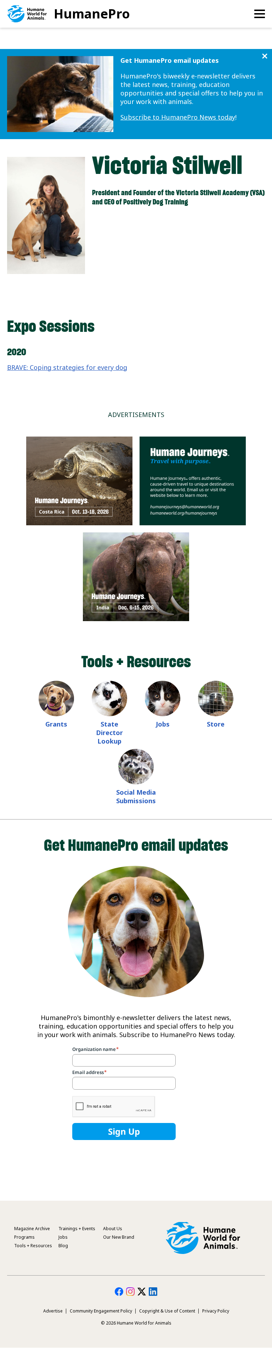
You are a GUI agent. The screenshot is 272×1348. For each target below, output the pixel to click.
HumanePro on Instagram (130, 1291)
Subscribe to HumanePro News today (177, 117)
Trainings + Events (76, 1229)
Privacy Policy (215, 1311)
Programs (24, 1237)
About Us (112, 1229)
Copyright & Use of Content (167, 1311)
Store (216, 724)
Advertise (53, 1311)
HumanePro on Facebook (119, 1291)
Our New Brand (118, 1237)
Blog (63, 1246)
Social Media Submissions (136, 796)
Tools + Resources (33, 1246)
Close (264, 56)
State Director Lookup (109, 732)
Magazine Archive (32, 1229)
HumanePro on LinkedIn (153, 1291)
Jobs (163, 724)
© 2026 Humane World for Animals (136, 1323)
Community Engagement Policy (101, 1311)
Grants (56, 724)
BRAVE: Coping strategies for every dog (67, 367)
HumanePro (92, 13)
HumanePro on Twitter (141, 1291)
